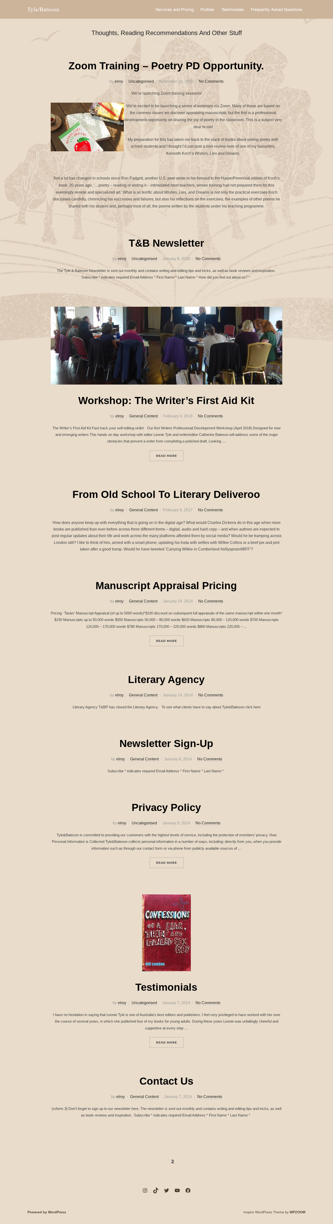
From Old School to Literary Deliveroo (166, 494)
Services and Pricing (175, 9)
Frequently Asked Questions (276, 9)
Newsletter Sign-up (166, 743)
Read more (170, 456)
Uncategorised (141, 81)
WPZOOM (297, 1212)
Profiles (207, 9)
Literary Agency (166, 679)
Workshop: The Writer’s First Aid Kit (166, 400)
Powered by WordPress (47, 1212)
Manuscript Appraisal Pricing (166, 585)
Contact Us (166, 1081)
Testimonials (232, 9)
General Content (143, 416)
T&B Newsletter (166, 243)
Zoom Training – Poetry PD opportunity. (166, 66)
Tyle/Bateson (43, 9)
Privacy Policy (166, 807)
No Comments (211, 81)
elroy (119, 81)
